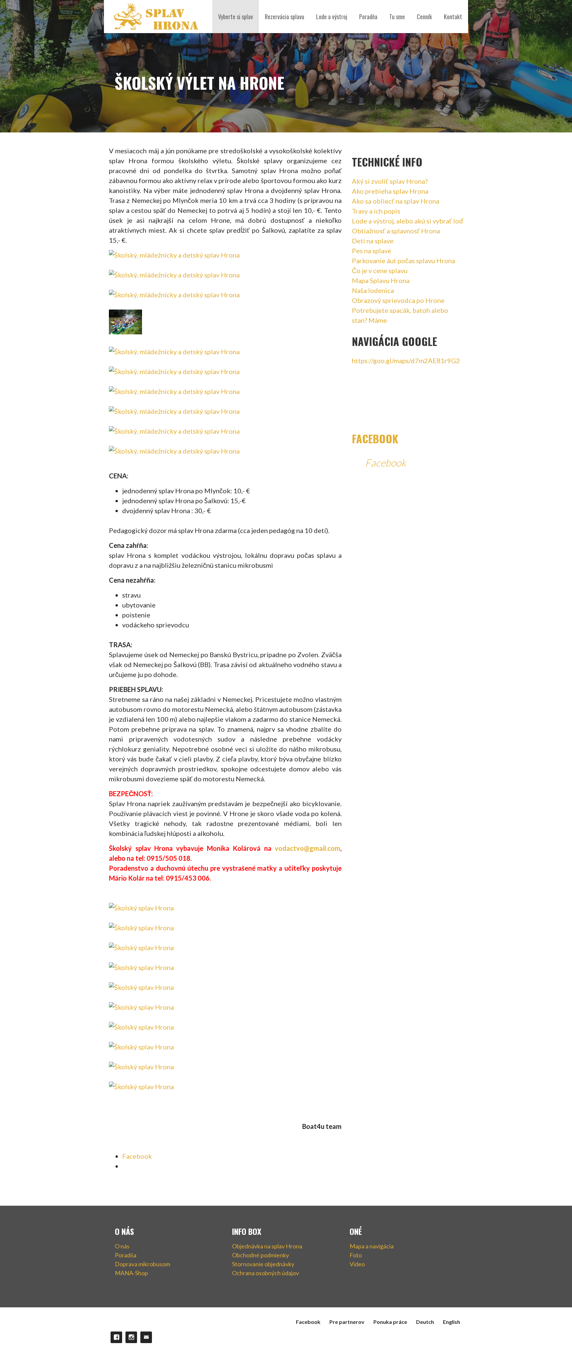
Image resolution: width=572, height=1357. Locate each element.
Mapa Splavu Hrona (380, 280)
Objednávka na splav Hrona (267, 1246)
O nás (122, 1246)
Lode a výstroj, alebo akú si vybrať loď (407, 221)
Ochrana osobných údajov (265, 1273)
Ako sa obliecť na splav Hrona (395, 201)
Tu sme (397, 16)
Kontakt (453, 16)
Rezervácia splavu (284, 16)
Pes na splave (371, 251)
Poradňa (368, 16)
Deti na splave (373, 241)
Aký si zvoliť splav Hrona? (390, 181)
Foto (356, 1255)
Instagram (131, 1337)
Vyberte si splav (235, 16)
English (451, 1322)
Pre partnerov (346, 1322)
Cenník (424, 16)
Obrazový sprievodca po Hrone (398, 300)
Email (146, 1337)
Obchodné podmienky (260, 1255)
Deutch (425, 1322)
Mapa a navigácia (372, 1246)
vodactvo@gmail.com (307, 848)
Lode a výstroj (331, 16)
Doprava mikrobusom (142, 1264)
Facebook (375, 438)
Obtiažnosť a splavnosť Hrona (396, 231)
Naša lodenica (373, 290)
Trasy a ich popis (376, 211)
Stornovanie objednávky (263, 1264)
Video (357, 1264)
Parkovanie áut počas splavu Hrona (403, 261)
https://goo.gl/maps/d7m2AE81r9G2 (406, 360)
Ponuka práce (390, 1322)
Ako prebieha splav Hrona (390, 191)
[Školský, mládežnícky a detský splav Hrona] (174, 255)
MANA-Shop (131, 1273)
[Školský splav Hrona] (141, 908)
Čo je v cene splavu (379, 270)
